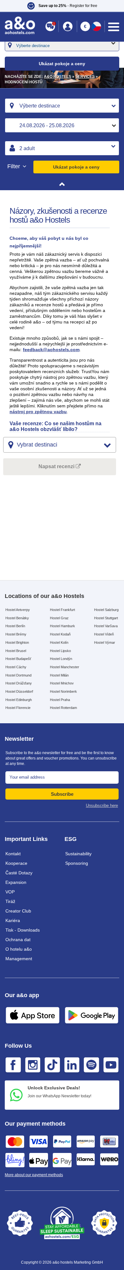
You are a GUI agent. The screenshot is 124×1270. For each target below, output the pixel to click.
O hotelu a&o (18, 949)
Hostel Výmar (104, 642)
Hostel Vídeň (104, 634)
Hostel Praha (60, 700)
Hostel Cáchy (15, 667)
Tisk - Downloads (22, 930)
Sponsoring (76, 863)
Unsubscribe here (102, 805)
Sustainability (78, 853)
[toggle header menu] (113, 27)
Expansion (15, 882)
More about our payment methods (34, 1175)
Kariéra (12, 920)
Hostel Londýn (61, 659)
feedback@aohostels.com (51, 349)
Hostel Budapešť (18, 659)
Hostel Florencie (18, 708)
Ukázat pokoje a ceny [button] (62, 63)
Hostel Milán (59, 675)
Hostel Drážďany (18, 683)
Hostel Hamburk (62, 626)
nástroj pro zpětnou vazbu (38, 411)
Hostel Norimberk (63, 691)
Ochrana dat (18, 939)
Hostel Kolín (59, 642)
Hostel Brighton (17, 642)
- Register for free (67, 5)
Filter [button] (14, 166)
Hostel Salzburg (106, 610)
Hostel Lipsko (60, 651)
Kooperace (16, 863)
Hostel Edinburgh (18, 700)
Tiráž (10, 901)
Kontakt (13, 853)
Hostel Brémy (15, 634)
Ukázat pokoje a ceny (76, 167)
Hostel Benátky (17, 618)
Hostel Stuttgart (106, 618)
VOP (10, 891)
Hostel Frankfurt (62, 610)
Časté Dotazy (18, 872)
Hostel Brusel (15, 651)
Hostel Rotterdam (63, 708)
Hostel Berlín (15, 626)
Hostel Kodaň (60, 634)
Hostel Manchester (64, 667)
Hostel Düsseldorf (19, 691)
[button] (62, 6)
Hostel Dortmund (18, 675)
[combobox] (62, 105)
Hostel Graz (59, 618)
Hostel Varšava (106, 626)
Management (18, 958)
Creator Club (18, 910)
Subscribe (62, 794)
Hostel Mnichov (62, 683)
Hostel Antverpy (17, 610)
